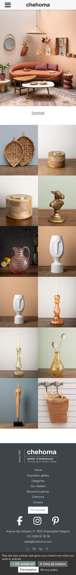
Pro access (38, 510)
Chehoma (38, 497)
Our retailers (38, 486)
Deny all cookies (54, 564)
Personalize (28, 569)
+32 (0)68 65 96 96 (38, 536)
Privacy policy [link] (49, 569)
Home (38, 470)
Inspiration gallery (38, 475)
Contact (38, 502)
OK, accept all (24, 564)
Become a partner (38, 491)
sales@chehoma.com (38, 541)
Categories (38, 481)
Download (38, 113)
